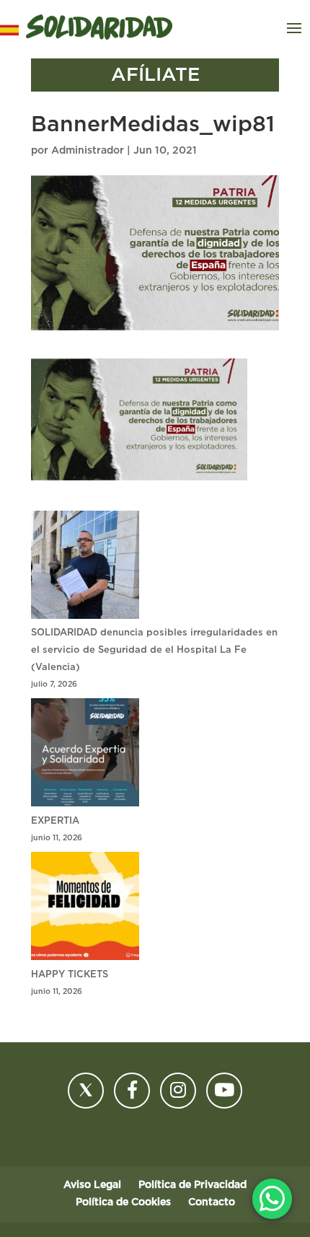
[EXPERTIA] (85, 755)
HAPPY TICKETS (69, 975)
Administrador (87, 151)
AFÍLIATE (155, 75)
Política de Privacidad (192, 1185)
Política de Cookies (123, 1202)
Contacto (211, 1202)
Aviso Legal (92, 1185)
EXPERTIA (55, 821)
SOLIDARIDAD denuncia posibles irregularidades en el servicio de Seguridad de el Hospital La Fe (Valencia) (154, 650)
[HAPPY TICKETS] (85, 909)
